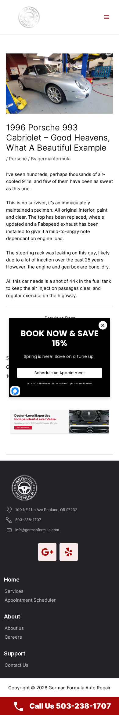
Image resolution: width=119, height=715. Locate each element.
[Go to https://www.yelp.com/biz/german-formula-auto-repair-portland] (69, 552)
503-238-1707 (28, 519)
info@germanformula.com (37, 529)
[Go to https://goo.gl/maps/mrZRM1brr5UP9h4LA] (47, 552)
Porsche (18, 159)
